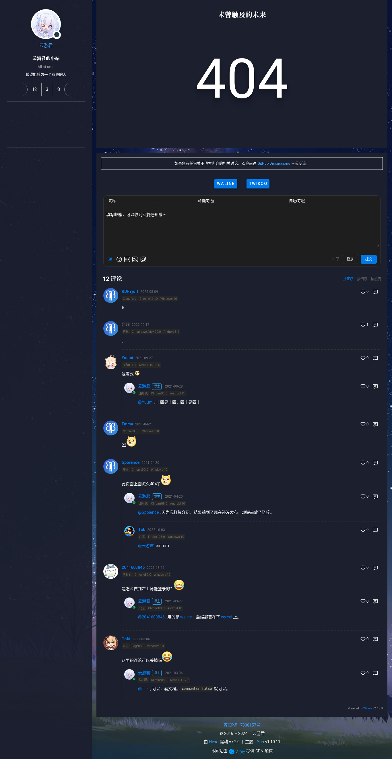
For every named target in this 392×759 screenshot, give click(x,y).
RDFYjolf (130, 291)
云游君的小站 (46, 58)
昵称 (112, 201)
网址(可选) (297, 201)
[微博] (53, 111)
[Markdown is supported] (111, 259)
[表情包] (127, 259)
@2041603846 (151, 617)
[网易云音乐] (80, 111)
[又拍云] (236, 751)
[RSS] (11, 111)
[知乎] (11, 124)
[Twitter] (53, 124)
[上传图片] (135, 259)
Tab (141, 530)
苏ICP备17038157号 (242, 725)
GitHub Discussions (273, 163)
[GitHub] (39, 111)
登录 (350, 259)
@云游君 (146, 545)
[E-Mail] (39, 138)
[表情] (119, 259)
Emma (127, 424)
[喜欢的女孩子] (53, 157)
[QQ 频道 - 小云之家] (25, 111)
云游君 (46, 45)
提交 (368, 259)
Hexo (214, 741)
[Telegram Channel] (66, 124)
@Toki (144, 688)
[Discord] (80, 124)
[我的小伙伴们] (39, 157)
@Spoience (148, 512)
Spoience (130, 462)
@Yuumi (146, 402)
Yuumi (127, 358)
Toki (126, 639)
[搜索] (381, 10)
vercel (226, 617)
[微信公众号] (39, 124)
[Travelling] (53, 138)
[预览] (143, 259)
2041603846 (133, 567)
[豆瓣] (66, 111)
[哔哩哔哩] (25, 124)
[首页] (20, 89)
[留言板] (71, 89)
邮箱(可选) (206, 201)
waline (226, 183)
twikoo (258, 183)
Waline (367, 708)
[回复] (375, 291)
